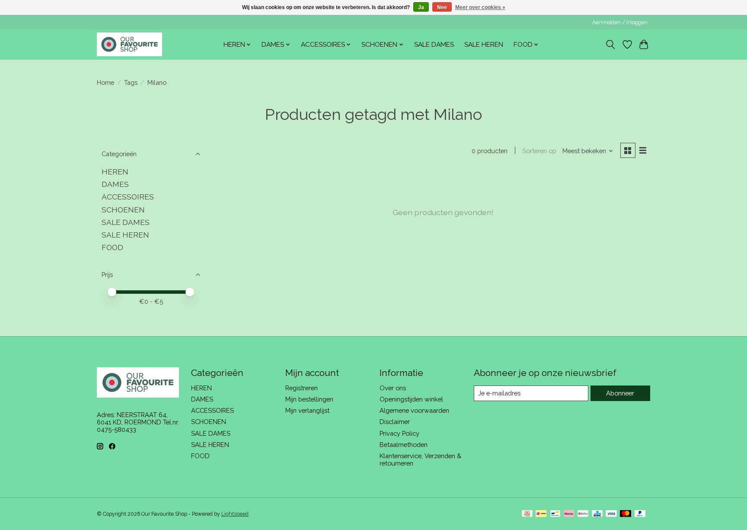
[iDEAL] (541, 514)
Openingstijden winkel (411, 399)
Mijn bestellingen (309, 399)
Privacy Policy (399, 433)
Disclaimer (395, 421)
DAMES (115, 184)
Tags (130, 82)
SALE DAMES (434, 44)
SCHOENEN (123, 209)
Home (105, 82)
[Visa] (611, 514)
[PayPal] (640, 514)
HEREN (115, 171)
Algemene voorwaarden (414, 410)
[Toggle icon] (610, 44)
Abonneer (620, 393)
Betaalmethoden (404, 444)
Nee (442, 7)
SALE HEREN (483, 44)
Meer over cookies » (480, 7)
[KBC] (597, 514)
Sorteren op (539, 150)
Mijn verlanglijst (307, 410)
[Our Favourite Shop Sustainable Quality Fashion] (129, 44)
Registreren (301, 388)
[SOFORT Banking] (569, 514)
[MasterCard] (625, 514)
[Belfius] (583, 514)
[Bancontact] (555, 514)
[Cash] (527, 514)
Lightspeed (235, 514)
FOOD (112, 247)
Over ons (393, 388)
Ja (421, 7)
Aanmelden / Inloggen (620, 22)
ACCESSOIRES (128, 196)
